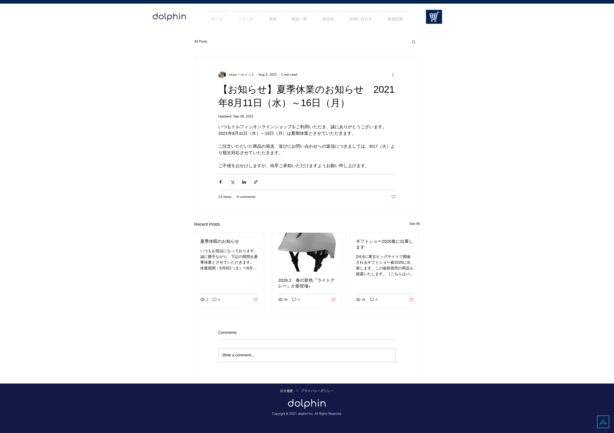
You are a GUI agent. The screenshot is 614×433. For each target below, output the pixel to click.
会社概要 (286, 390)
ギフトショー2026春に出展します (384, 244)
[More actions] (393, 74)
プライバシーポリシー (317, 390)
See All (414, 224)
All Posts (200, 41)
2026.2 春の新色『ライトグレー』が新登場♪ (306, 283)
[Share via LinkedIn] (244, 182)
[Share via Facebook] (220, 182)
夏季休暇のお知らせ (219, 241)
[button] (413, 41)
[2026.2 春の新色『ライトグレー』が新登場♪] (307, 252)
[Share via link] (256, 182)
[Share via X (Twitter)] (232, 182)
